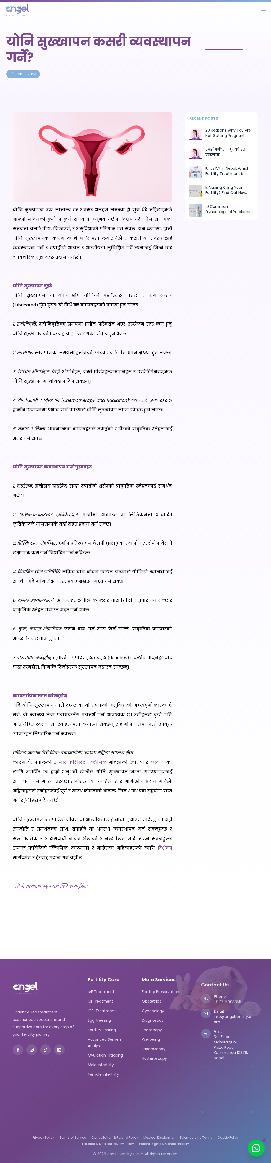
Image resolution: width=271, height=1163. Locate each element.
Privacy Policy (43, 1137)
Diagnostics (152, 1020)
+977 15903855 (227, 1001)
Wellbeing (151, 1039)
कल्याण (158, 762)
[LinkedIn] (59, 1049)
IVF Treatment (101, 991)
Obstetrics (151, 1001)
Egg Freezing (99, 1020)
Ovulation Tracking (105, 1055)
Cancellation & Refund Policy (114, 1137)
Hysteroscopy (154, 1058)
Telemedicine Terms (196, 1137)
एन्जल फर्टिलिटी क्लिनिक (80, 762)
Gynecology (153, 1010)
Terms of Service (73, 1137)
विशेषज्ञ (165, 848)
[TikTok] (45, 1049)
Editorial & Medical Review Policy (108, 1144)
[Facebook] (18, 1049)
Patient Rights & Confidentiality (164, 1144)
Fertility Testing (102, 1030)
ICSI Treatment (102, 1010)
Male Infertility (101, 1064)
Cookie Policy (228, 1137)
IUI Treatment (100, 1001)
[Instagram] (31, 1049)
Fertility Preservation (160, 991)
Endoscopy (152, 1030)
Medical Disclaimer (158, 1137)
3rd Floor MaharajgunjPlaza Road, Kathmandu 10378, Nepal (231, 1047)
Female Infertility (103, 1074)
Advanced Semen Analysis (104, 1042)
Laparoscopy (153, 1049)
